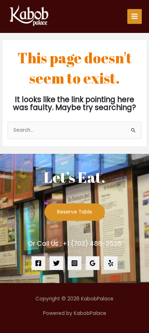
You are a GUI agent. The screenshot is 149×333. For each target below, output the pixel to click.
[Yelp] (111, 263)
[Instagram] (74, 263)
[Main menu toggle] (134, 16)
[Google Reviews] (92, 263)
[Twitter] (56, 263)
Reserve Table (74, 211)
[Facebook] (38, 263)
